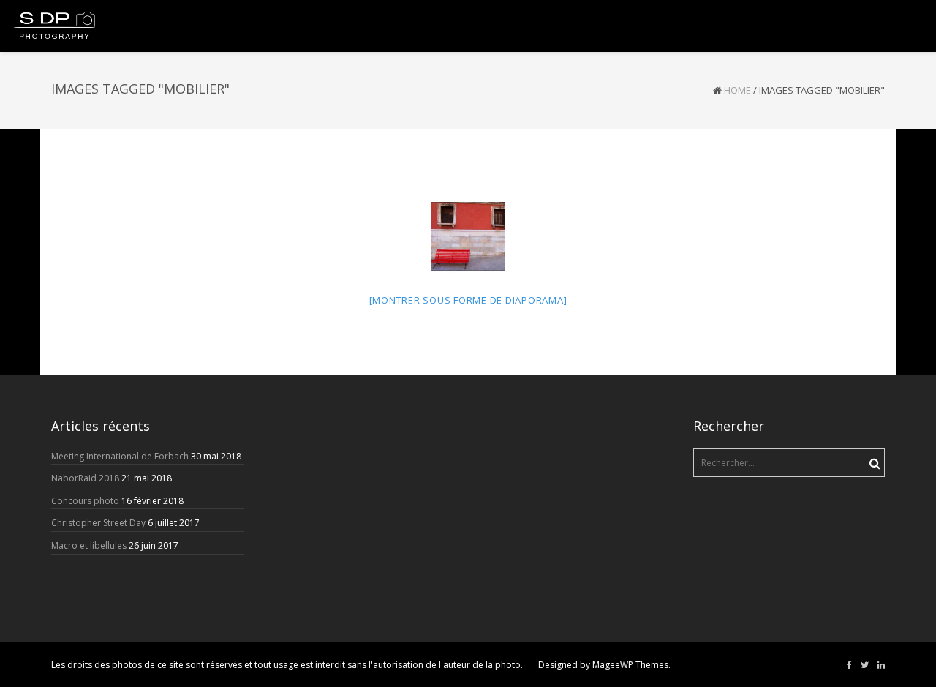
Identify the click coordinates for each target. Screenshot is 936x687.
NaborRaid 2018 (85, 478)
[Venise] (468, 236)
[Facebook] (849, 665)
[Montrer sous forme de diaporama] (468, 300)
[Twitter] (865, 665)
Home (737, 90)
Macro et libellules (89, 545)
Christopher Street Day (98, 523)
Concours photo (85, 501)
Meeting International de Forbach (120, 456)
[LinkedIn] (881, 665)
